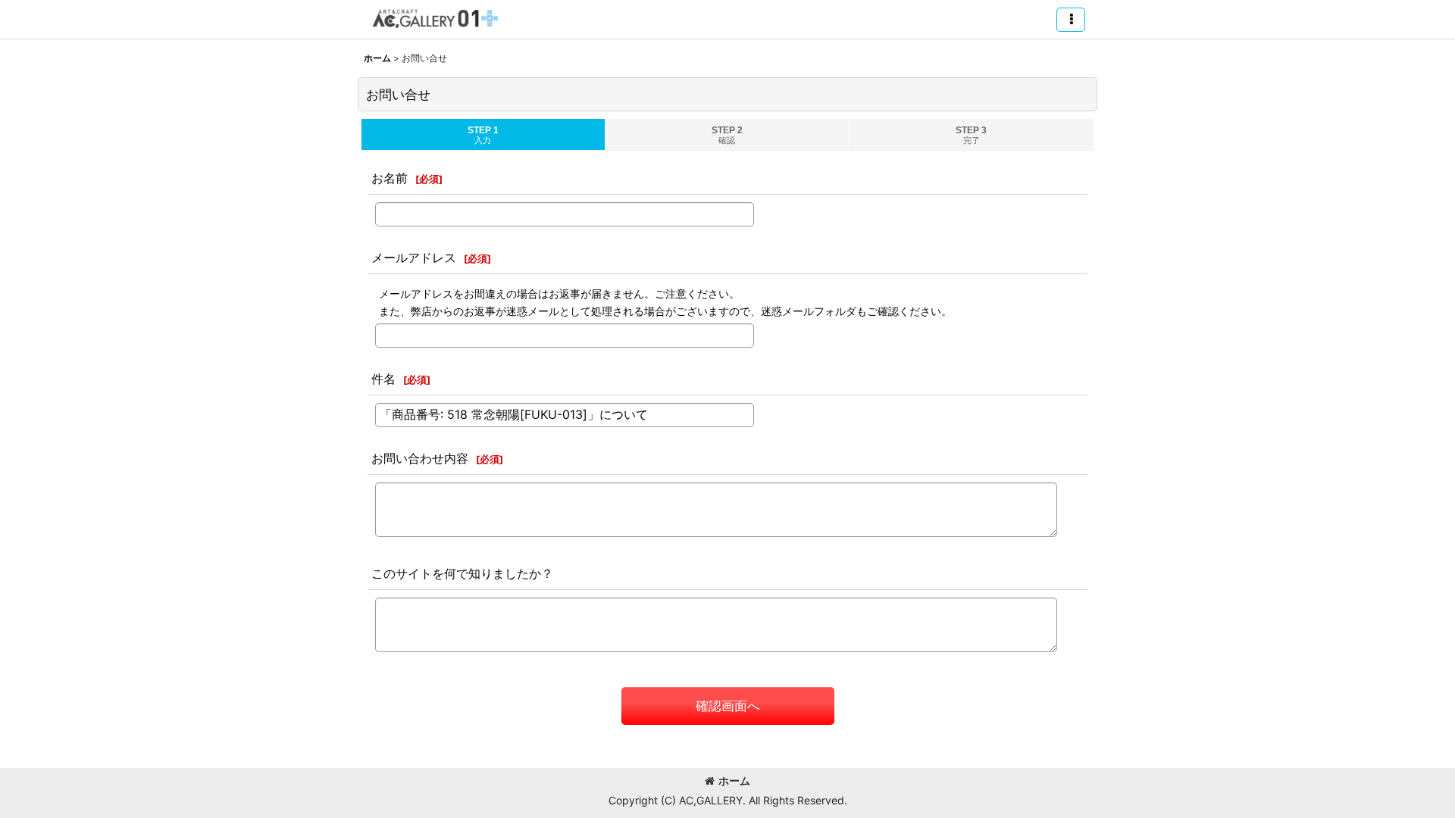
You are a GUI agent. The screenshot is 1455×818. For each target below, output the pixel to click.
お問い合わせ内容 (419, 458)
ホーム (734, 780)
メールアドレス (413, 257)
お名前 (389, 178)
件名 (383, 378)
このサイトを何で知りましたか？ (462, 573)
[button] (1070, 20)
